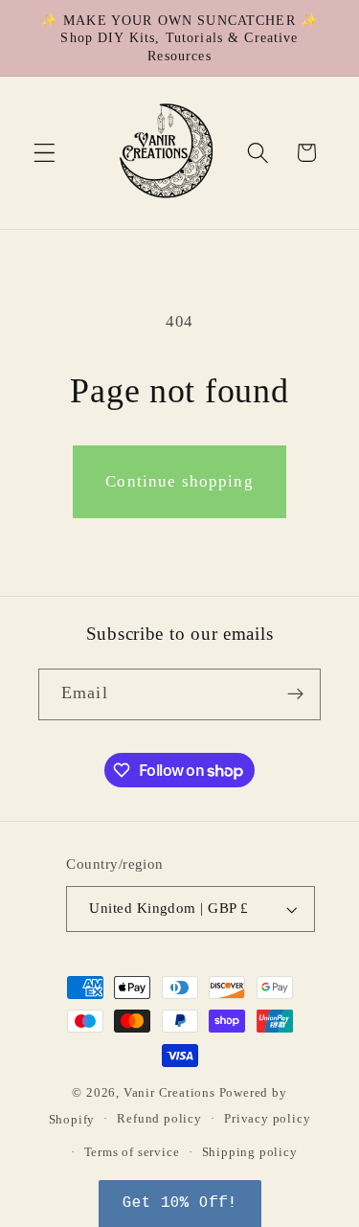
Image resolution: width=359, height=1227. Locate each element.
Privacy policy (267, 1118)
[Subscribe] (295, 694)
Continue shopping (179, 481)
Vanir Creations (171, 1093)
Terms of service (132, 1152)
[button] (44, 152)
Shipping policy (250, 1152)
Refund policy (159, 1118)
